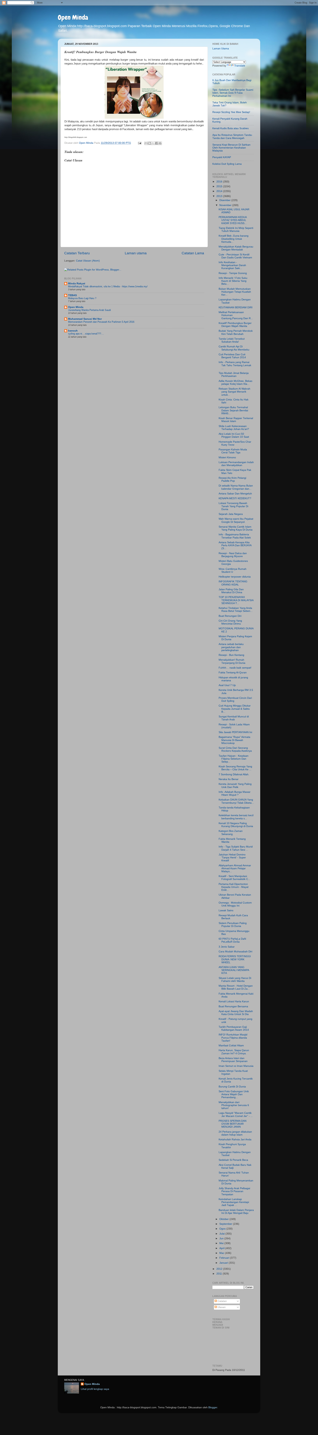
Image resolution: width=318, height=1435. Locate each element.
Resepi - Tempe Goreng (233, 273)
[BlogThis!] (149, 143)
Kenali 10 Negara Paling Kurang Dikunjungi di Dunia (236, 825)
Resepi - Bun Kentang (231, 655)
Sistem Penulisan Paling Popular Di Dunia (233, 924)
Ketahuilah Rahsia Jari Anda (235, 1139)
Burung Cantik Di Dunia (232, 1086)
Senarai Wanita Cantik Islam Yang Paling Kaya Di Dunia (235, 528)
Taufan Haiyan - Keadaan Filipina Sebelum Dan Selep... (233, 758)
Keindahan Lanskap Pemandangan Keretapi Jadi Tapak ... (234, 1202)
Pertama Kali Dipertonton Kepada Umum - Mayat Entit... (233, 887)
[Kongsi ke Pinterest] (160, 143)
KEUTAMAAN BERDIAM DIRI (235, 307)
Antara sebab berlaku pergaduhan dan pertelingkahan (231, 647)
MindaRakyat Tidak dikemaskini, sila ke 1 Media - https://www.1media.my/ (108, 286)
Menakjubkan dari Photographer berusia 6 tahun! (234, 1105)
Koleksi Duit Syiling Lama (227, 164)
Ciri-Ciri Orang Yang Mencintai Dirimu (230, 622)
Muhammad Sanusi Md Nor (85, 319)
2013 (219, 196)
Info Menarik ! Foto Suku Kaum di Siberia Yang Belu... (233, 281)
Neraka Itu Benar (229, 779)
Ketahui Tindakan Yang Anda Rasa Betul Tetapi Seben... (235, 609)
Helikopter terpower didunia (235, 576)
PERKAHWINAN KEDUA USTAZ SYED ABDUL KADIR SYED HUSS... (233, 220)
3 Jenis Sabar (227, 946)
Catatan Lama (193, 253)
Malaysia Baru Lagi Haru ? (82, 298)
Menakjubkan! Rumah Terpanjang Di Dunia (232, 661)
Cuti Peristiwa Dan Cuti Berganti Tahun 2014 (232, 356)
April (222, 1248)
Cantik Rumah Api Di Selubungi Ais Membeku (234, 348)
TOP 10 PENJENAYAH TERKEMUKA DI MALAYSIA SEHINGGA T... (236, 600)
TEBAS (72, 295)
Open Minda (73, 17)
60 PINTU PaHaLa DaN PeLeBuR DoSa (232, 940)
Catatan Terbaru (77, 253)
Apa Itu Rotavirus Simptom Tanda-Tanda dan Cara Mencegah (232, 136)
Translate (239, 65)
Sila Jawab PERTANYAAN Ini (235, 732)
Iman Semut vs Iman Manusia (236, 1066)
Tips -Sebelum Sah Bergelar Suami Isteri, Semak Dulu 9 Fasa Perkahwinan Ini (232, 92)
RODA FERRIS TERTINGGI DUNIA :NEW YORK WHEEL (235, 959)
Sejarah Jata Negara (231, 514)
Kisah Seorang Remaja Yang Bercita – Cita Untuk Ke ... (235, 768)
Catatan (222, 1301)
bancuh (73, 330)
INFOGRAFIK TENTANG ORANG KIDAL (233, 583)
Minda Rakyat (76, 283)
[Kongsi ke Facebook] (156, 143)
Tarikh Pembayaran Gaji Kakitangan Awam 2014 (234, 1028)
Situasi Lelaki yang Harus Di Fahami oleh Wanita (235, 979)
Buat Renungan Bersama (233, 1006)
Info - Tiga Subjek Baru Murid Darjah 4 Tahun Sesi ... (236, 848)
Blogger (212, 1407)
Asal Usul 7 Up (227, 685)
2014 (219, 191)
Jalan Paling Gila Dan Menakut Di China (231, 591)
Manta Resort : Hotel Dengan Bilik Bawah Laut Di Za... (236, 987)
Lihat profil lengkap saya (95, 1389)
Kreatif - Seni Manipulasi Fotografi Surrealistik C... (234, 877)
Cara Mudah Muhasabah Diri (235, 951)
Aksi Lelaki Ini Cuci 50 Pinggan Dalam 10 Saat (234, 435)
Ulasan (221, 1307)
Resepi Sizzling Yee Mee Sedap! (231, 112)
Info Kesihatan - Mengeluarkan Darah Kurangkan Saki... (232, 265)
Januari (224, 1262)
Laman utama (136, 253)
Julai (222, 1233)
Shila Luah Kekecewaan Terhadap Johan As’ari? (234, 427)
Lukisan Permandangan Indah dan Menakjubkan (236, 464)
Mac (222, 1253)
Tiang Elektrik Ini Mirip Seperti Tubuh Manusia (236, 229)
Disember (225, 200)
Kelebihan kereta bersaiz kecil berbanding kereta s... (236, 817)
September (226, 1224)
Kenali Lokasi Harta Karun (234, 1001)
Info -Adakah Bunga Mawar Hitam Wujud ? (234, 793)
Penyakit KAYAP (221, 157)
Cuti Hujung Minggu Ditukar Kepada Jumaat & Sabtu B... (235, 708)
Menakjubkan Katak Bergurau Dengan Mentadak (236, 248)
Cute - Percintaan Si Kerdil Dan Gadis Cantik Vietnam (235, 256)
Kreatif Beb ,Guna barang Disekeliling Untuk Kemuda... (233, 238)
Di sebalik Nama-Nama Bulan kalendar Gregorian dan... (236, 487)
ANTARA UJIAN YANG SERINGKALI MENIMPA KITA (234, 970)
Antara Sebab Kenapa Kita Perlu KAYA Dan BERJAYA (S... (235, 545)
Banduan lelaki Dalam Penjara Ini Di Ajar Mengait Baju (236, 1211)
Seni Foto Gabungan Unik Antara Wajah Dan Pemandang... (234, 1094)
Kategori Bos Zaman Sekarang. (231, 832)
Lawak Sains (226, 910)
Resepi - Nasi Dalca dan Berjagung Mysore (233, 555)
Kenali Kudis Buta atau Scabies (230, 128)
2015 (219, 186)
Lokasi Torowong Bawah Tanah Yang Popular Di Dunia (233, 506)
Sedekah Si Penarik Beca (233, 1160)
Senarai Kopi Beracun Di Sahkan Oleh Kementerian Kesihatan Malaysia (231, 147)
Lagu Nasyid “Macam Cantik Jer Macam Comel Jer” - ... (236, 1114)
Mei (221, 1243)
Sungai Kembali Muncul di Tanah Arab (234, 718)
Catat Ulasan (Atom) (88, 260)
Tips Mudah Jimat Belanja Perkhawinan (234, 374)
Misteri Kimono (227, 457)
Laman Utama (220, 48)
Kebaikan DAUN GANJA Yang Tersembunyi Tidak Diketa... (236, 801)
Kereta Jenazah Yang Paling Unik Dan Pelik (235, 785)
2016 (219, 181)
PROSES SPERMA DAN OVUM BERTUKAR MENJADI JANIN (232, 1124)
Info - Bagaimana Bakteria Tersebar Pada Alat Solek (235, 536)
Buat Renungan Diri (230, 616)
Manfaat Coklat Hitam (231, 1045)
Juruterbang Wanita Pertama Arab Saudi (89, 310)
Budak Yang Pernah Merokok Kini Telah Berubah (236, 332)
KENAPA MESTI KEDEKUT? (235, 498)
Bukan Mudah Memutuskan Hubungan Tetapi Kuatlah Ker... (235, 291)
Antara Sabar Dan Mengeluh (235, 493)
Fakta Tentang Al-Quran (233, 672)
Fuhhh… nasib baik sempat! (235, 667)
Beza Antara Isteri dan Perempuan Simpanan (233, 1060)
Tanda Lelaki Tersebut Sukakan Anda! (232, 340)
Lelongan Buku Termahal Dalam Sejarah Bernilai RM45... (233, 410)
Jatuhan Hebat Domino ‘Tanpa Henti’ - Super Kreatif (232, 857)
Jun (221, 1238)
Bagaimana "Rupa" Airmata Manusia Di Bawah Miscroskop (234, 740)
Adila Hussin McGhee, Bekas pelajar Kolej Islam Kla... (235, 382)
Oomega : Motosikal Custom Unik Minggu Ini (235, 904)
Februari (224, 1257)
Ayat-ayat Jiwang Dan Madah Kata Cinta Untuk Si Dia (236, 1013)
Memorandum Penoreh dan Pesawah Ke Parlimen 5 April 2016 (101, 321)
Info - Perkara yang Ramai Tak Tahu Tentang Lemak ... (235, 365)
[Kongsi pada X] (153, 143)
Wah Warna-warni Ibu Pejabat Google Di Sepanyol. (236, 520)
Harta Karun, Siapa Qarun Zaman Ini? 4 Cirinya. (234, 1052)
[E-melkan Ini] (146, 143)
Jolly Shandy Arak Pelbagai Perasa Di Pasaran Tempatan (234, 1191)
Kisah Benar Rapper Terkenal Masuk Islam (236, 420)
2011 (219, 1273)
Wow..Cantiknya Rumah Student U (232, 570)
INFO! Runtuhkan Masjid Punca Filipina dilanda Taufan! (233, 1037)
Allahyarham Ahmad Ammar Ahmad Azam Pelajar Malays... (235, 868)
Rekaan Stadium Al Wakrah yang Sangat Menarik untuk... (234, 391)
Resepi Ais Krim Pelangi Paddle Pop (232, 479)
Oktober (224, 1219)
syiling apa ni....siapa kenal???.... (86, 333)
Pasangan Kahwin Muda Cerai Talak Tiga (233, 451)
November (225, 205)
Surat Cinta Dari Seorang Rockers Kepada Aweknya (235, 749)
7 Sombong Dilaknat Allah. (234, 774)
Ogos (222, 1228)
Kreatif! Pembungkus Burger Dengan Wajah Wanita (235, 324)
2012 (219, 1268)
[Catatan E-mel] (139, 143)
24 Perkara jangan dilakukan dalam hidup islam (235, 1133)
